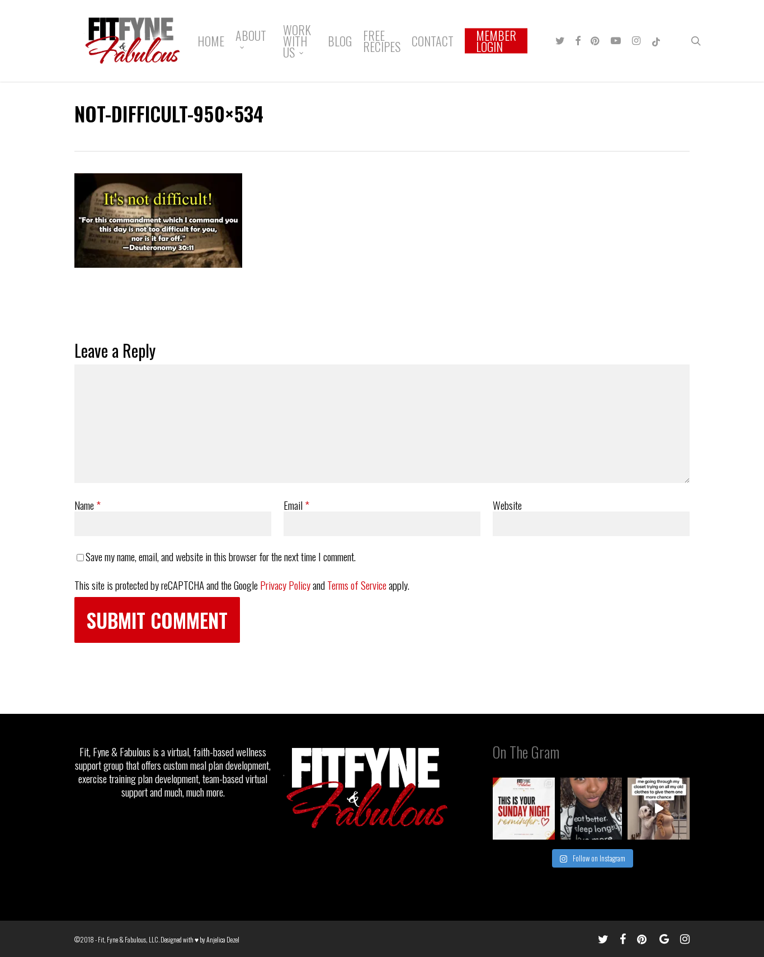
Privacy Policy (285, 585)
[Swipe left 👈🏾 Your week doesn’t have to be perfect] (524, 809)
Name (87, 505)
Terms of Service (356, 585)
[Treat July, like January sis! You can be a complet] (659, 809)
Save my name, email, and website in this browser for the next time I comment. (221, 556)
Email (296, 505)
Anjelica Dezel (222, 939)
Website (507, 505)
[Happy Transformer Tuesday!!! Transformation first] (591, 809)
